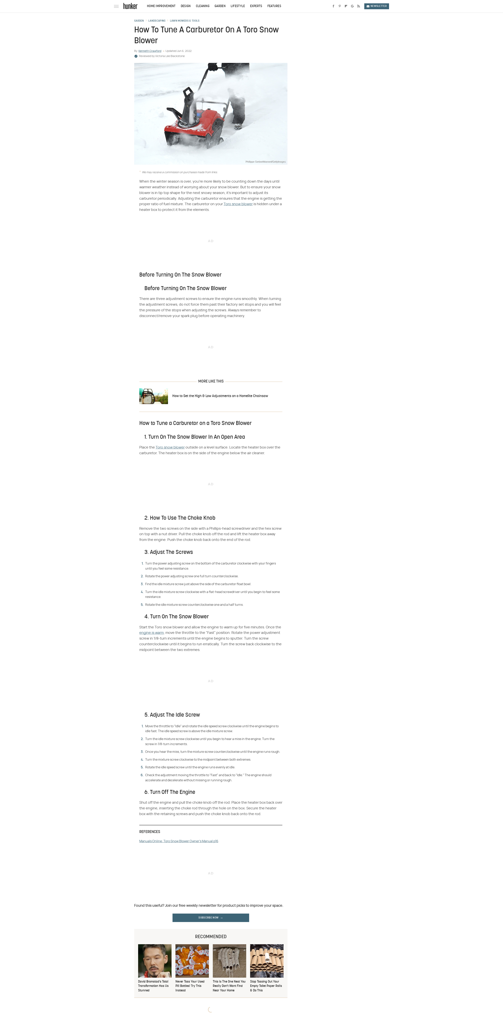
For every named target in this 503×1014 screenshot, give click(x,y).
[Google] (352, 6)
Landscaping (156, 21)
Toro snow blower (238, 204)
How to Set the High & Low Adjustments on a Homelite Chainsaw (220, 396)
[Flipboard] (346, 6)
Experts (256, 6)
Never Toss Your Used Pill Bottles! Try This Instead (190, 986)
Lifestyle (238, 6)
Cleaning (202, 6)
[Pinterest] (339, 6)
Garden (220, 6)
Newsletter (379, 6)
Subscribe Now (208, 917)
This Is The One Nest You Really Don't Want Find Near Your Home (229, 986)
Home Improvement (161, 6)
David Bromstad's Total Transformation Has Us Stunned (153, 986)
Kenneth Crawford (150, 51)
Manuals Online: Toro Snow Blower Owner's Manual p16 (178, 841)
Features (274, 6)
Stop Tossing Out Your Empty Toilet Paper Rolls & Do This (266, 986)
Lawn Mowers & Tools (185, 21)
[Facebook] (333, 6)
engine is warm (151, 633)
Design (186, 6)
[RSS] (358, 6)
